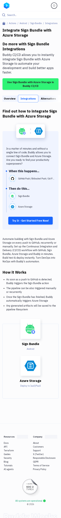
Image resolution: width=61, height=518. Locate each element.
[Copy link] (30, 272)
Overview (9, 98)
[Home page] (4, 23)
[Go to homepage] (6, 5)
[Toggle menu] (54, 6)
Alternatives (48, 98)
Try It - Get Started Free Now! (30, 220)
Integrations (28, 98)
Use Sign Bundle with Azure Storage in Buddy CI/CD (30, 84)
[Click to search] (30, 15)
